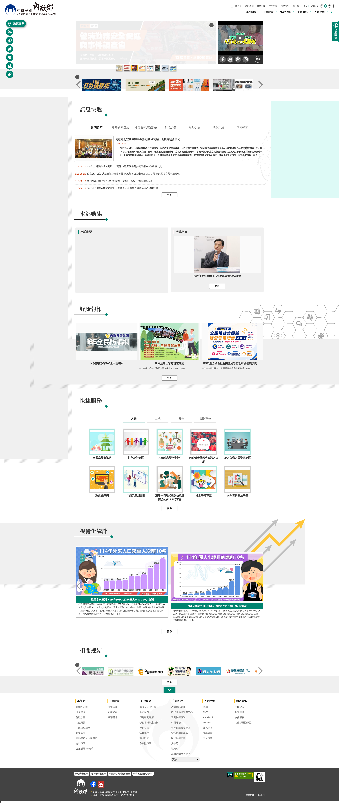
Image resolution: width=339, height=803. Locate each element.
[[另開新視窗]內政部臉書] (222, 59)
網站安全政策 (81, 773)
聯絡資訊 (80, 733)
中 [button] (326, 6)
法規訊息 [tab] (218, 127)
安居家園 (112, 712)
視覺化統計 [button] (8, 67)
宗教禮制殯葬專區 (180, 753)
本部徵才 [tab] (242, 127)
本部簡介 (251, 11)
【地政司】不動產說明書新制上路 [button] (150, 68)
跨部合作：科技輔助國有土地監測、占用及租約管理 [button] (173, 68)
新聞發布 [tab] (96, 127)
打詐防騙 (112, 707)
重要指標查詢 (178, 717)
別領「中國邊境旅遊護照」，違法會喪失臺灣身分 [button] (157, 68)
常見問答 (285, 6)
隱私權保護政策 (98, 773)
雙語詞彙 (273, 6)
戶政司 (174, 743)
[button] (240, 38)
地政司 (174, 748)
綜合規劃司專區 (179, 733)
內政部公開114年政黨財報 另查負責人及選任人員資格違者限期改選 (116, 188)
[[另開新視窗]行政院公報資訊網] (125, 671)
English (314, 6)
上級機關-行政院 (84, 748)
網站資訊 (241, 700)
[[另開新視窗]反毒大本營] (96, 671)
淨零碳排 (112, 717)
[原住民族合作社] (242, 671)
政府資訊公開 (178, 707)
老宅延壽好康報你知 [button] (142, 68)
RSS (305, 6)
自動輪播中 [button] (77, 77)
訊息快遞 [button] (8, 33)
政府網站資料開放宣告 (119, 773)
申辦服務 (176, 722)
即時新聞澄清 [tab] (120, 127)
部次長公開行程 (147, 707)
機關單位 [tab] (205, 418)
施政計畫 (80, 717)
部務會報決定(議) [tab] (146, 127)
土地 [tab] (157, 418)
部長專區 (80, 712)
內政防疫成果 (83, 727)
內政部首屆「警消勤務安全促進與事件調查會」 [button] (134, 68)
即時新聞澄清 (146, 717)
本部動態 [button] (8, 41)
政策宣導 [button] (18, 23)
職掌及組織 (82, 707)
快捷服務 (239, 717)
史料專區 (80, 743)
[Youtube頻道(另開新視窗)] (101, 784)
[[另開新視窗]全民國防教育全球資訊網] (154, 671)
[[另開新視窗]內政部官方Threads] (238, 59)
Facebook (208, 717)
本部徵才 (144, 738)
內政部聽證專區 (243, 722)
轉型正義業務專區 (180, 727)
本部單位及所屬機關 (86, 738)
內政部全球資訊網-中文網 (30, 8)
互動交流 (319, 11)
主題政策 (268, 11)
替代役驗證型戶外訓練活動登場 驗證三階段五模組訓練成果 (113, 181)
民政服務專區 (178, 738)
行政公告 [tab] (171, 127)
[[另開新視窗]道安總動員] (213, 671)
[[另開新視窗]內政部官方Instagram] (245, 59)
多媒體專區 (145, 743)
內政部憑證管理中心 (182, 712)
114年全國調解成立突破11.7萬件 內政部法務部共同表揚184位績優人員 (118, 166)
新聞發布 (144, 712)
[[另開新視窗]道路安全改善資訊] (184, 671)
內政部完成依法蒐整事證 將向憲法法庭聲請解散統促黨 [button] (127, 68)
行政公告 (144, 727)
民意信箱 (261, 6)
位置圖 (133, 792)
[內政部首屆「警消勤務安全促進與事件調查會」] (146, 42)
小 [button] (322, 6)
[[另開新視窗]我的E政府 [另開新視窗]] (230, 775)
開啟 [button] (169, 690)
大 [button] (329, 6)
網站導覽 (249, 6)
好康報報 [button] (8, 50)
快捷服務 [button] (8, 58)
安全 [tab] (181, 418)
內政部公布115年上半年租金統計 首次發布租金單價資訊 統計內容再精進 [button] (119, 68)
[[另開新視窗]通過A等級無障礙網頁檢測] (244, 775)
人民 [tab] (134, 418)
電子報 (296, 6)
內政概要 (80, 722)
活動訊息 (144, 733)
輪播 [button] (211, 25)
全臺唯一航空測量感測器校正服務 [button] (165, 68)
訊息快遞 (285, 11)
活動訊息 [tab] (194, 127)
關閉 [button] (333, 6)
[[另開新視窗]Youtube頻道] (230, 59)
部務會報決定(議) (148, 722)
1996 (205, 712)
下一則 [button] (260, 84)
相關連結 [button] (8, 75)
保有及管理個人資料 (143, 773)
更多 (258, 59)
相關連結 (239, 712)
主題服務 (302, 11)
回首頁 (238, 6)
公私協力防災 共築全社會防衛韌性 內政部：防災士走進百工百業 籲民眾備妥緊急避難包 (127, 173)
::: (232, 7)
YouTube (207, 722)
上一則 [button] (78, 84)
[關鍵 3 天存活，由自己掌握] (191, 85)
